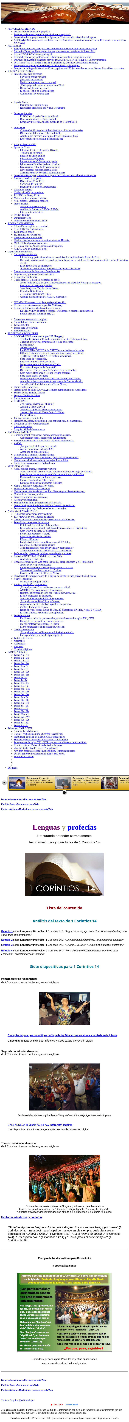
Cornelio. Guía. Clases (31, 291)
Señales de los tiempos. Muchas (29, 392)
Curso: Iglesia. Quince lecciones (30, 322)
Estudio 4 (7, 950)
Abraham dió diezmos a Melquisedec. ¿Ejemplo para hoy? (49, 136)
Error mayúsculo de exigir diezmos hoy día (41, 138)
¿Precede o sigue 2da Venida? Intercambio (41, 409)
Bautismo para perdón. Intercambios (38, 186)
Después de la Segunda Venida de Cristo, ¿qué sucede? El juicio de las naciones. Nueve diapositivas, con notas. (69, 68)
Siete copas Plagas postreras (34, 375)
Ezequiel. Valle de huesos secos (29, 429)
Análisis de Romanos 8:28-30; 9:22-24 (39, 209)
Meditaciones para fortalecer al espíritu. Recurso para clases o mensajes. (49, 491)
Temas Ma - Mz (22, 688)
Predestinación (21, 203)
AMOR (18, 443)
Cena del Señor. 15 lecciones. (28, 229)
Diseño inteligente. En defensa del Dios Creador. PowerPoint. (44, 505)
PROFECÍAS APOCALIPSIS (23, 333)
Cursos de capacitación (25, 254)
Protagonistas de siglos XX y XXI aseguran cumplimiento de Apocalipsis (50, 389)
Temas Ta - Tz (21, 708)
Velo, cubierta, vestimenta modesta (31, 200)
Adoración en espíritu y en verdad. (31, 226)
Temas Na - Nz (21, 691)
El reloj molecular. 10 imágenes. (36, 595)
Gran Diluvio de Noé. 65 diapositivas (38, 530)
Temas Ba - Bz (21, 657)
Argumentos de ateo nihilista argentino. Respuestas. (45, 604)
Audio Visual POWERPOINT (23, 511)
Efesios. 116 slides (29, 539)
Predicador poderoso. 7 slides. (35, 533)
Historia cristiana (22, 330)
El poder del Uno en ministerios (36, 265)
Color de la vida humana (26, 731)
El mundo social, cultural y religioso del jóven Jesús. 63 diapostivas (53, 528)
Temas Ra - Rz (21, 703)
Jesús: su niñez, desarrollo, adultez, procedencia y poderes (42, 553)
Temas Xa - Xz (21, 719)
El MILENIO (27, 344)
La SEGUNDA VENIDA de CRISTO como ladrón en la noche (52, 350)
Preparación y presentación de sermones (33, 274)
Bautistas (18, 646)
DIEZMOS (19, 127)
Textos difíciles (21, 325)
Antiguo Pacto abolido (25, 144)
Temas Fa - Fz (21, 669)
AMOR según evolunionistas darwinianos (41, 590)
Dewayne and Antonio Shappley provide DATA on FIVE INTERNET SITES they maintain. (60, 59)
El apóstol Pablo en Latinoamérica (37, 90)
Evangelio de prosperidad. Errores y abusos (41, 621)
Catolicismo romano (24, 629)
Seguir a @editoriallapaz (22, 1400)
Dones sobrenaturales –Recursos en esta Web (23, 799)
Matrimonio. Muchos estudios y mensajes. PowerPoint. (41, 460)
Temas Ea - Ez (21, 666)
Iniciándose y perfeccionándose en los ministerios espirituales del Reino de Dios (59, 257)
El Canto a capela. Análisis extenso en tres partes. (38, 246)
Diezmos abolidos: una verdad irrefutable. (41, 133)
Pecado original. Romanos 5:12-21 (37, 313)
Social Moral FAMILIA (19, 432)
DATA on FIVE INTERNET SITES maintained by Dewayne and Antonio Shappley (56, 62)
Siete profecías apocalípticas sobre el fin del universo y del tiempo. (47, 65)
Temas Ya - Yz (21, 722)
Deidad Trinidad (22, 215)
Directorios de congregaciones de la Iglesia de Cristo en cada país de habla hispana (55, 37)
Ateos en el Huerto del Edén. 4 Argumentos (42, 598)
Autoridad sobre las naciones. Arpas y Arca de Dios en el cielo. (51, 381)
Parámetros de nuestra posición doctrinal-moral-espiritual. (42, 34)
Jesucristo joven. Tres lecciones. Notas (39, 288)
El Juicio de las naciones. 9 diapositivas (39, 525)
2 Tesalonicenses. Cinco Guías (35, 294)
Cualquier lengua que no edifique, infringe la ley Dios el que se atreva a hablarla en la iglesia (62, 1035)
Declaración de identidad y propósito (32, 31)
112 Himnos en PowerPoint (27, 234)
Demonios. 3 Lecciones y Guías (36, 285)
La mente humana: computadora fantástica (41, 483)
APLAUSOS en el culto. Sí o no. (30, 248)
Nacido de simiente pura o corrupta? (38, 82)
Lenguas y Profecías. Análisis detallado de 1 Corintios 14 (48, 121)
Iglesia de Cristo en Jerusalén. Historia (39, 150)
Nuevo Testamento (23, 578)
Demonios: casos (22, 217)
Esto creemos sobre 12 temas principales (40, 167)
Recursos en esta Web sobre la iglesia (38, 161)
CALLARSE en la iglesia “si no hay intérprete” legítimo (40, 1125)
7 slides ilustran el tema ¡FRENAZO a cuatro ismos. (46, 550)
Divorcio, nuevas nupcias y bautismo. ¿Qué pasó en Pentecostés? (46, 457)
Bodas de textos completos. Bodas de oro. (34, 463)
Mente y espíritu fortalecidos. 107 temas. (34, 485)
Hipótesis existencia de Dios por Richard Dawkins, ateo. (48, 593)
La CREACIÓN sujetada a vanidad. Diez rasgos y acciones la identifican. (56, 310)
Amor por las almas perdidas (34, 451)
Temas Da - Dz (21, 663)
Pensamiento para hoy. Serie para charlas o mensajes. (40, 508)
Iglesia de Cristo (22, 147)
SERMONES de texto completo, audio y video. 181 (40, 302)
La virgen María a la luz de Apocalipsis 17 (41, 635)
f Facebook (72, 1404)
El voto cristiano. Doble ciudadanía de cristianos (38, 745)
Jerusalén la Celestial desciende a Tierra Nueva (43, 384)
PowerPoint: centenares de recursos (31, 522)
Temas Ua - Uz (21, 711)
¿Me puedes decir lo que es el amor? (38, 446)
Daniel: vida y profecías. (26, 387)
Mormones (19, 640)
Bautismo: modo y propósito (28, 178)
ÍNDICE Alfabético (17, 652)
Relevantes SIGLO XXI (20, 728)
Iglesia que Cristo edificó (32, 155)
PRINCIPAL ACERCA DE (21, 28)
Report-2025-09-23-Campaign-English (33, 54)
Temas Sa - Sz (21, 705)
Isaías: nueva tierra (23, 426)
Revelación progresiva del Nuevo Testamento (42, 107)
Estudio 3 (7, 945)
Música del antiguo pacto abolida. (30, 243)
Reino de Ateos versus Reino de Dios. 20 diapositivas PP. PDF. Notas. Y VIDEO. (60, 609)
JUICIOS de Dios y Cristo (27, 195)
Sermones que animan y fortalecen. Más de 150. (38, 502)
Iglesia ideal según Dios (32, 158)
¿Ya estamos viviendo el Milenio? (36, 404)
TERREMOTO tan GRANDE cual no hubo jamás (45, 356)
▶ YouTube (57, 1404)
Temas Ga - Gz (21, 671)
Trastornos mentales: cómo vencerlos (32, 488)
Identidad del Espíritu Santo (34, 105)
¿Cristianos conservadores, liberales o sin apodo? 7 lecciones (50, 268)
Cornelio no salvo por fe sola (34, 93)
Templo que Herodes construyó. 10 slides (40, 570)
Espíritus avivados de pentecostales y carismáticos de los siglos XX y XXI (57, 618)
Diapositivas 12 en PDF (32, 181)
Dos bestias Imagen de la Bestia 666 (38, 367)
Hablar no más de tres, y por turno (21, 1217)
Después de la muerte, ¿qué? (34, 88)
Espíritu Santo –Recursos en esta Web (20, 804)
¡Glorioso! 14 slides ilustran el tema (37, 545)
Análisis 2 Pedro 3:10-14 (32, 406)
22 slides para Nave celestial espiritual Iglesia (42, 172)
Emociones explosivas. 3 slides (35, 536)
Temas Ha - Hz (21, 674)
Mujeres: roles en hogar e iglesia (30, 198)
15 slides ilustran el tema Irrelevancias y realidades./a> (47, 547)
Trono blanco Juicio (24, 756)
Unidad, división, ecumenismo (29, 192)
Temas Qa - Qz (21, 700)
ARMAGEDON (28, 347)
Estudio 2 (7, 939)
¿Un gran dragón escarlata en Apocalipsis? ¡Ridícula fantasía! (44, 750)
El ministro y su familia (25, 277)
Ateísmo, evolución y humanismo (30, 584)
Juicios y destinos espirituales (28, 418)
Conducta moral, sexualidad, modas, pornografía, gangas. (42, 435)
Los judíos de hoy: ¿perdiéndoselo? (31, 423)
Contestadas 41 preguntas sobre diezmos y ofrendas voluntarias (51, 130)
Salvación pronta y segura (33, 76)
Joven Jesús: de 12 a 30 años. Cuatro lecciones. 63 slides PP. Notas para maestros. (60, 282)
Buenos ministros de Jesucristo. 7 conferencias (37, 271)
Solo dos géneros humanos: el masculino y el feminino (41, 739)
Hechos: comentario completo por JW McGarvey (38, 305)
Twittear (5, 1400)
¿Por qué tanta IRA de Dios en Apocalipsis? (35, 748)
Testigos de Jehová (23, 638)
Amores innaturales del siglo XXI (36, 449)
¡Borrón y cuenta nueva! (26, 499)
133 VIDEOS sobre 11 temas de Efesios (34, 516)
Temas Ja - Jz (20, 680)
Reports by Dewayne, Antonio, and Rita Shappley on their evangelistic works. (53, 57)
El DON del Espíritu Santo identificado (39, 116)
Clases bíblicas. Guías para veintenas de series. (37, 279)
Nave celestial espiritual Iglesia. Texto (39, 169)
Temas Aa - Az (21, 655)
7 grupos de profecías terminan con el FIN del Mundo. (47, 341)
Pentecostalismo (22, 615)
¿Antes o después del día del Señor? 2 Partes (42, 412)
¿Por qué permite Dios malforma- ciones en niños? (45, 587)
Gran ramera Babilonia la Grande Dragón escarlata (45, 373)
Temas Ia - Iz (20, 677)
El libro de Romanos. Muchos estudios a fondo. (37, 308)
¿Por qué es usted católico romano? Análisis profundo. (47, 632)
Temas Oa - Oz (21, 694)
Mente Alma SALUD (18, 466)
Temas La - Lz (21, 686)
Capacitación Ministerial (20, 251)
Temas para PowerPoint (25, 327)
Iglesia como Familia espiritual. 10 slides (40, 164)
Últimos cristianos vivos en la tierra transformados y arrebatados (51, 353)
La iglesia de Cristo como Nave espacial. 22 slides (45, 542)
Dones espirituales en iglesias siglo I (38, 119)
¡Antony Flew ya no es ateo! (34, 607)
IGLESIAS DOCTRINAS (21, 71)
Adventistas (19, 643)
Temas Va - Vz (21, 714)
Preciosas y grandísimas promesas (30, 497)
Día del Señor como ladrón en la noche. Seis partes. (39, 753)
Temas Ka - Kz (21, 683)
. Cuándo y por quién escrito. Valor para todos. (53, 339)
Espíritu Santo (21, 102)
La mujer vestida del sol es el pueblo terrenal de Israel (46, 567)
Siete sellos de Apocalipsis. (33, 358)
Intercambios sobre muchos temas (30, 220)
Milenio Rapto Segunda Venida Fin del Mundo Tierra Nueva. (50, 378)
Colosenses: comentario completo (30, 319)
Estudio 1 (7, 931)
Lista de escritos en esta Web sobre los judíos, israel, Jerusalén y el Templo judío (53, 561)
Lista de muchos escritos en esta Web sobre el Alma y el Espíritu (52, 474)
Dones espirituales (23, 113)
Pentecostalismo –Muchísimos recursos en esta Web (27, 809)
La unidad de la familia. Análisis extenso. (34, 454)
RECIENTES (14, 45)
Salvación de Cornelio (31, 184)
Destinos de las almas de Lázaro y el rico (40, 477)
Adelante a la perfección (32, 559)
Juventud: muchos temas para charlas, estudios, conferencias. (44, 440)
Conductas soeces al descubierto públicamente (43, 437)
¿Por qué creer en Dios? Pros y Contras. (40, 601)
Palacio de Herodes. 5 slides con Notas (39, 573)
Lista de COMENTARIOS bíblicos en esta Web (38, 556)
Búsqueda (12, 767)
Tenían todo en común (31, 153)
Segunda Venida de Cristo (27, 395)
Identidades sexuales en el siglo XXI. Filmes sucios (39, 736)
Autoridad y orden (23, 189)
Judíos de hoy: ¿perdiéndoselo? (35, 564)
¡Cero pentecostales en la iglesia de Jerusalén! (42, 626)
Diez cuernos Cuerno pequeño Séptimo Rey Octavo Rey (48, 370)
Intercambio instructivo (31, 212)
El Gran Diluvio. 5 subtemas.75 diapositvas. (42, 612)
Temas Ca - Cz (21, 660)
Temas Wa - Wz (22, 717)
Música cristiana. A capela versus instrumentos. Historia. (42, 240)
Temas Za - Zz (21, 725)
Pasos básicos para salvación (28, 74)
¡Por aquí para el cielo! (31, 79)
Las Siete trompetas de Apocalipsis (37, 361)
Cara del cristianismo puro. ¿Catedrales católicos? (38, 734)
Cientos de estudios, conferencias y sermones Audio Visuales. (44, 519)
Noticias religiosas (23, 649)
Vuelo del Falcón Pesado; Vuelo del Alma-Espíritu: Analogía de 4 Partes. (56, 471)
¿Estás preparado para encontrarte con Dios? (42, 85)
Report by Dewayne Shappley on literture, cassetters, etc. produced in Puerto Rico (54, 51)
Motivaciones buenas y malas (28, 494)
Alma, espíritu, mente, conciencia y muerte (35, 468)
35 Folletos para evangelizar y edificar (33, 514)
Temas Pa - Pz (21, 697)
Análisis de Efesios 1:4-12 (33, 206)
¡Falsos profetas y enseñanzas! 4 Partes (39, 624)
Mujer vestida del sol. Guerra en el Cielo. (40, 364)
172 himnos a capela (24, 231)
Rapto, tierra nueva (23, 398)
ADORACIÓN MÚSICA (21, 223)
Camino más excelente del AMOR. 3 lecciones (43, 296)
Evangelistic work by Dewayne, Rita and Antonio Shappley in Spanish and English (55, 48)
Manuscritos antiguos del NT (34, 581)
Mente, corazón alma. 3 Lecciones (37, 480)
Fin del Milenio (27, 415)
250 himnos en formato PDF (28, 237)
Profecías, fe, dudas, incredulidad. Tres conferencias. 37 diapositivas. (48, 420)
